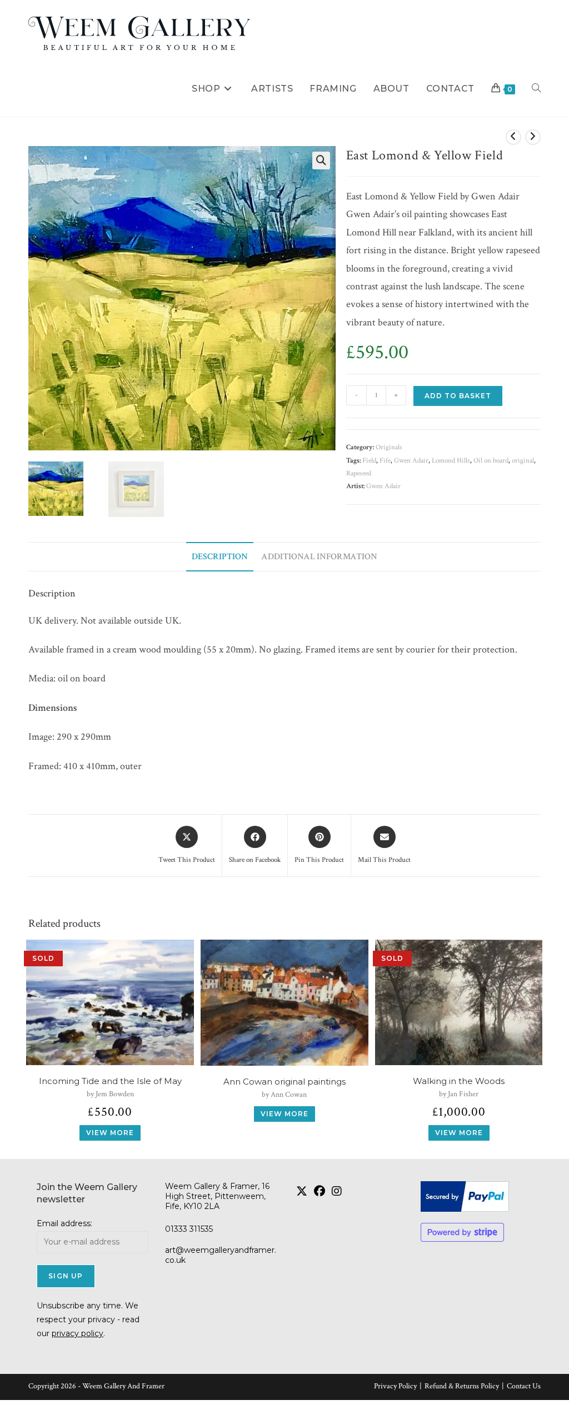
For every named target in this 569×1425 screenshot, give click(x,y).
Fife (385, 460)
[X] (301, 1191)
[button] (321, 160)
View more (110, 1132)
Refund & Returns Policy (462, 1386)
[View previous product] (513, 137)
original (523, 460)
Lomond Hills (451, 460)
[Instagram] (337, 1191)
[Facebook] (319, 1191)
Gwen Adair (411, 460)
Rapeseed (358, 473)
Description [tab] (220, 557)
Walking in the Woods (459, 1081)
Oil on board (490, 460)
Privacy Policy (395, 1386)
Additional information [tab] (319, 557)
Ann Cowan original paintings (284, 1082)
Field (369, 460)
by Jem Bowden (110, 1094)
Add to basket (458, 396)
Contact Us (524, 1386)
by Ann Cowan (284, 1095)
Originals (389, 447)
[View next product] (533, 137)
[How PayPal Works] (476, 1196)
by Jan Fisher (458, 1094)
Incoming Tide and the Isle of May (110, 1081)
